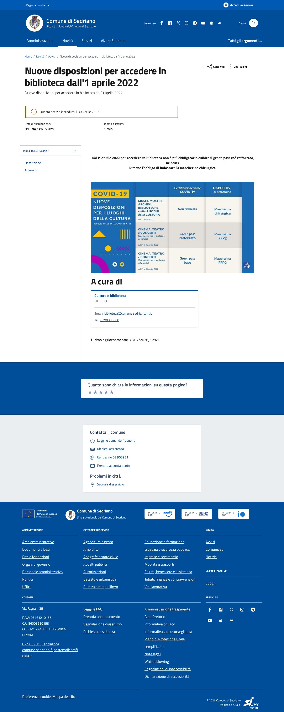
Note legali (152, 654)
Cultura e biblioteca (110, 295)
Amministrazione (40, 40)
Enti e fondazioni (35, 557)
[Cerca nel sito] (253, 23)
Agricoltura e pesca (98, 542)
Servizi (86, 40)
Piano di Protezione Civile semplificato (164, 642)
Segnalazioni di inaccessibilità (167, 669)
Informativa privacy (159, 624)
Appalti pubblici (95, 564)
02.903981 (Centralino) (40, 644)
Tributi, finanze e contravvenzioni (170, 579)
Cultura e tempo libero (100, 586)
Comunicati (214, 549)
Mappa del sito (63, 696)
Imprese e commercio (161, 557)
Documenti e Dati (36, 549)
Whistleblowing (156, 661)
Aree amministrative (38, 542)
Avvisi (210, 542)
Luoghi (211, 583)
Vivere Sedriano (113, 40)
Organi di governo (36, 564)
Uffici (26, 586)
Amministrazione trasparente (167, 609)
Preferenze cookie (36, 696)
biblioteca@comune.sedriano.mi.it (128, 313)
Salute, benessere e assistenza (168, 572)
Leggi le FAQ (92, 609)
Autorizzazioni (94, 572)
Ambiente (91, 549)
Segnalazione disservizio (102, 624)
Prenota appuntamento (101, 616)
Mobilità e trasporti (159, 564)
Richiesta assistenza (99, 631)
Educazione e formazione (164, 542)
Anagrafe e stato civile (100, 557)
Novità (67, 40)
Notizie (211, 557)
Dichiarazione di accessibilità (166, 676)
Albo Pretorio (154, 616)
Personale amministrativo (42, 572)
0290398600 (109, 319)
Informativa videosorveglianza (168, 631)
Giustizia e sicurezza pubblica (167, 549)
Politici (27, 579)
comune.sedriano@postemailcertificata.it (50, 652)
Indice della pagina (35, 151)
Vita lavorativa (155, 586)
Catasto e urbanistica (99, 579)
